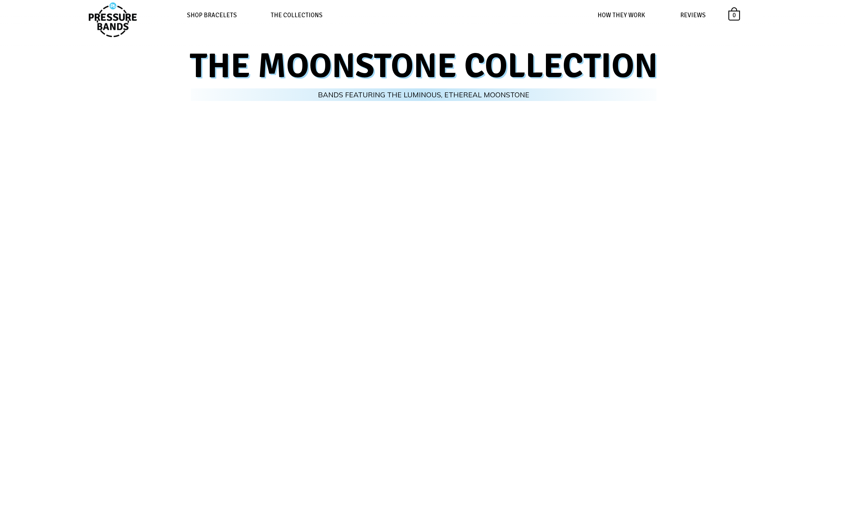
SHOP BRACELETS (212, 15)
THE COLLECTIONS (297, 15)
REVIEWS (693, 15)
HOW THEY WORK (621, 15)
